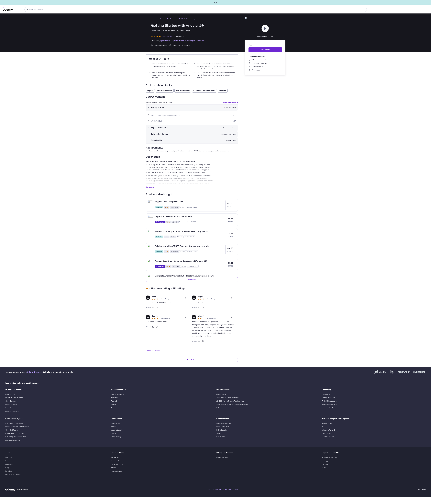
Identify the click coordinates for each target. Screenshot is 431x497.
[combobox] (195, 9)
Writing (218, 433)
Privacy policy (326, 461)
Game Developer (11, 408)
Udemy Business (35, 372)
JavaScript (114, 398)
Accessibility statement (330, 457)
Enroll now (265, 49)
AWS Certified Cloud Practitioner (227, 398)
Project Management (329, 401)
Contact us (9, 464)
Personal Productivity (329, 404)
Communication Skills (223, 423)
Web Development (117, 394)
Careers (8, 461)
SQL (323, 426)
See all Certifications (12, 440)
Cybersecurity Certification (14, 423)
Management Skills (328, 398)
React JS (114, 401)
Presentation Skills (222, 426)
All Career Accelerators (13, 411)
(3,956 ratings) (168, 36)
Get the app (115, 457)
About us (8, 457)
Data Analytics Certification (14, 433)
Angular (195, 19)
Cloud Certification (11, 430)
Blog (7, 468)
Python (113, 426)
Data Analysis (326, 433)
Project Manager (11, 404)
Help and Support (117, 471)
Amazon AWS (221, 394)
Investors (8, 471)
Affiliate (113, 468)
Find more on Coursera (13, 474)
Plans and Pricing (117, 464)
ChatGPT (114, 433)
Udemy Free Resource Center (161, 19)
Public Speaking (222, 430)
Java (112, 408)
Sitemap (325, 464)
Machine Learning (117, 430)
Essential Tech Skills (182, 19)
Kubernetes (220, 408)
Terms (324, 468)
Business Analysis (328, 437)
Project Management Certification (17, 426)
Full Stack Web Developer (14, 398)
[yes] (153, 307)
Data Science (115, 423)
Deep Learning (116, 437)
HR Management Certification (15, 437)
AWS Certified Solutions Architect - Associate (232, 404)
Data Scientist (10, 394)
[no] (156, 307)
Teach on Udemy (116, 461)
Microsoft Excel (327, 423)
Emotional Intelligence (329, 408)
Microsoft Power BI (328, 430)
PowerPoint (220, 437)
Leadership (326, 394)
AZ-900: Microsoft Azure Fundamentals (230, 401)
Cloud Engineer (10, 401)
